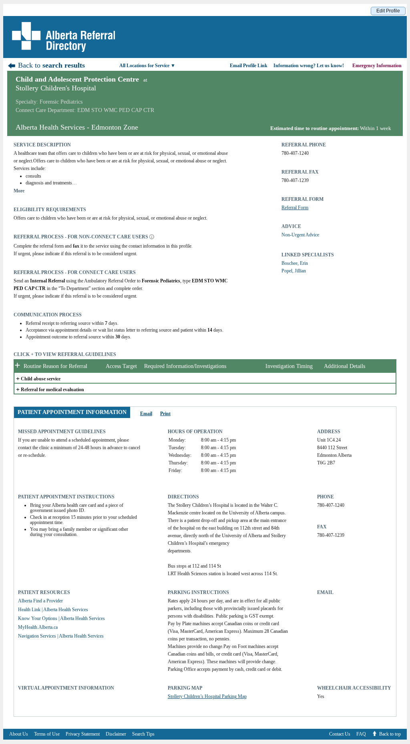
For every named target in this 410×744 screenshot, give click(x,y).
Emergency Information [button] (377, 65)
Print (165, 413)
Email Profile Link (248, 65)
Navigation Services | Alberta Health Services (61, 636)
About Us (18, 734)
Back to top (390, 734)
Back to (50, 65)
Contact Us (339, 734)
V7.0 (406, 742)
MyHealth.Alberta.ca (38, 627)
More (19, 191)
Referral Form (294, 207)
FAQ (361, 734)
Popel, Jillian (293, 271)
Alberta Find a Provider (40, 601)
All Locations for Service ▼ (147, 65)
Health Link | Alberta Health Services (53, 609)
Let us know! (308, 65)
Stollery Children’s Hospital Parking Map (207, 696)
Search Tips (143, 734)
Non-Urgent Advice (300, 235)
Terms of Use (47, 734)
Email (146, 413)
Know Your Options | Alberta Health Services (61, 618)
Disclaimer (116, 734)
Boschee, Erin (294, 263)
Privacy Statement (83, 734)
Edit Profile (388, 11)
